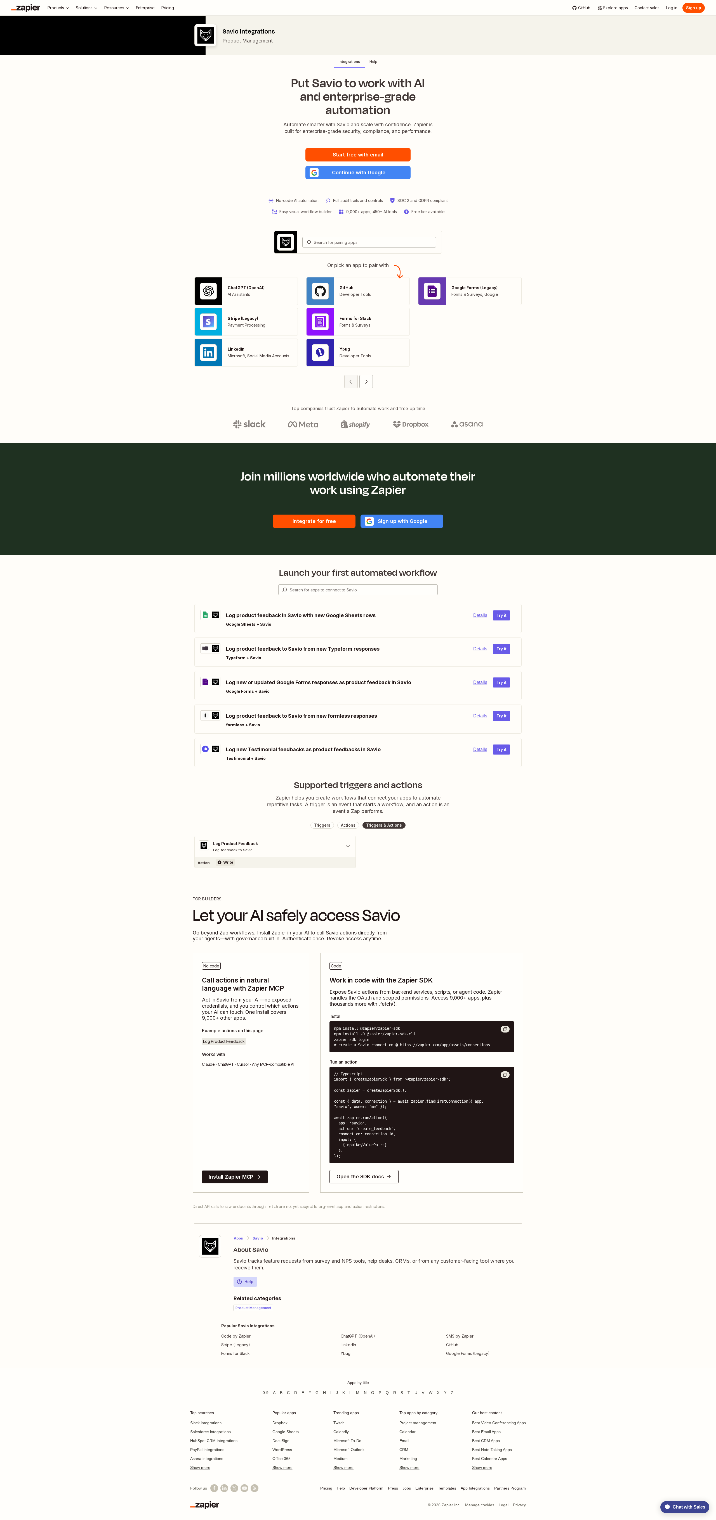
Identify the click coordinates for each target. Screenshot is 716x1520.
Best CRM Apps (486, 1440)
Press (393, 1488)
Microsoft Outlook (348, 1449)
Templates (447, 1488)
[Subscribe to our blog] (254, 1488)
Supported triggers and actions (358, 785)
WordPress (282, 1449)
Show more (200, 1467)
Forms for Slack (235, 1353)
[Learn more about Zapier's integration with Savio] (210, 1246)
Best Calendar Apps (489, 1458)
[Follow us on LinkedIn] (224, 1488)
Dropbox (280, 1423)
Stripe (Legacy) (235, 1344)
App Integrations (475, 1488)
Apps (238, 1238)
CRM (403, 1449)
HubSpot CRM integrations (213, 1440)
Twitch (339, 1423)
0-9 (265, 1392)
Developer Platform (366, 1488)
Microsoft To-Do (347, 1440)
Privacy (519, 1505)
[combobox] (369, 242)
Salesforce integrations (210, 1431)
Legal (503, 1505)
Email (404, 1440)
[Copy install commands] (505, 1029)
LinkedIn (348, 1344)
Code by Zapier (236, 1336)
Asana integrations (206, 1458)
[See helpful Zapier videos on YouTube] (244, 1488)
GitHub (452, 1344)
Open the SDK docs (360, 1176)
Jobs (406, 1488)
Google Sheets (285, 1431)
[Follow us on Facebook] (214, 1488)
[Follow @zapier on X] (234, 1488)
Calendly (341, 1431)
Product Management (247, 41)
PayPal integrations (207, 1449)
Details (480, 615)
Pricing (326, 1488)
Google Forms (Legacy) (468, 1353)
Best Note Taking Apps (492, 1449)
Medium (340, 1458)
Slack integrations (206, 1423)
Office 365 (281, 1458)
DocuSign (280, 1440)
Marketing (408, 1458)
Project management (417, 1423)
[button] (358, 172)
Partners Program (510, 1488)
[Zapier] (25, 8)
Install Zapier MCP (231, 1177)
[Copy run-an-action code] (505, 1074)
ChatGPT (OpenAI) (358, 1336)
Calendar (407, 1431)
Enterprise (424, 1488)
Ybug (345, 1353)
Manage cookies (479, 1505)
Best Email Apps (486, 1431)
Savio (258, 1238)
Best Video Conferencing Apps (499, 1423)
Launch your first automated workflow (358, 572)
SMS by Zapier (460, 1336)
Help (248, 1281)
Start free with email (358, 155)
